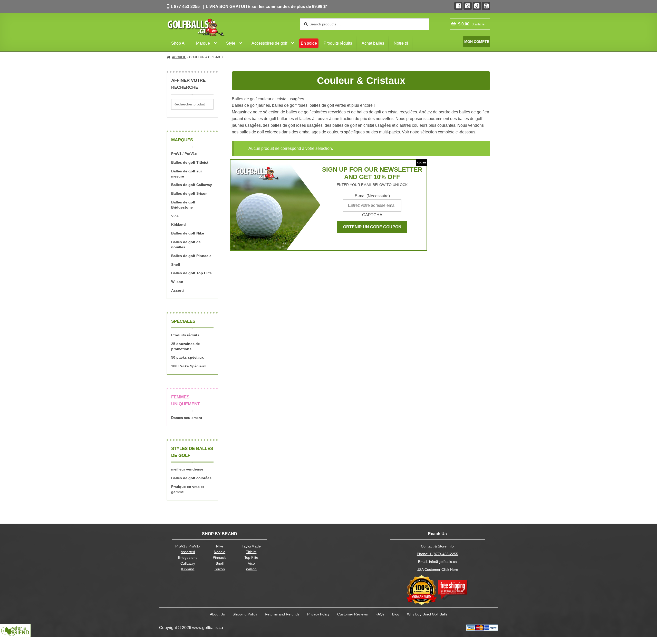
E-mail (372, 196)
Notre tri (401, 43)
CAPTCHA (372, 215)
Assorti (177, 290)
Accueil (179, 57)
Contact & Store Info (437, 546)
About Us (217, 614)
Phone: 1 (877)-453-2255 (437, 554)
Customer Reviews (352, 614)
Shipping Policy (245, 614)
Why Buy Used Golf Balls (427, 614)
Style (230, 43)
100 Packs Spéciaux (188, 366)
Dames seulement (186, 418)
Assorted (188, 552)
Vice (175, 216)
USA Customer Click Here (437, 570)
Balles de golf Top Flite (191, 273)
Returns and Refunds (282, 614)
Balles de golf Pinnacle (191, 256)
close (421, 162)
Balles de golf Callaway (191, 185)
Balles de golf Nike (187, 233)
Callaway (187, 563)
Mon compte (476, 42)
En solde (309, 43)
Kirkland (178, 224)
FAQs (379, 614)
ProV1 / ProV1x (184, 154)
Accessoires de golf (269, 43)
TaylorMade (251, 546)
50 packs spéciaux (187, 357)
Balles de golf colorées (191, 478)
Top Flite (251, 558)
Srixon (220, 569)
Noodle (219, 552)
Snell (175, 264)
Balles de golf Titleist (189, 162)
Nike (219, 546)
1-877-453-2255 (184, 6)
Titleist (251, 552)
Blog (395, 614)
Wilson (177, 282)
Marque (203, 43)
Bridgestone (188, 558)
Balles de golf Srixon (189, 193)
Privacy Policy (318, 614)
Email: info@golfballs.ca (437, 562)
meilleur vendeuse (187, 469)
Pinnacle (220, 558)
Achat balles (373, 43)
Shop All (179, 43)
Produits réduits (338, 43)
